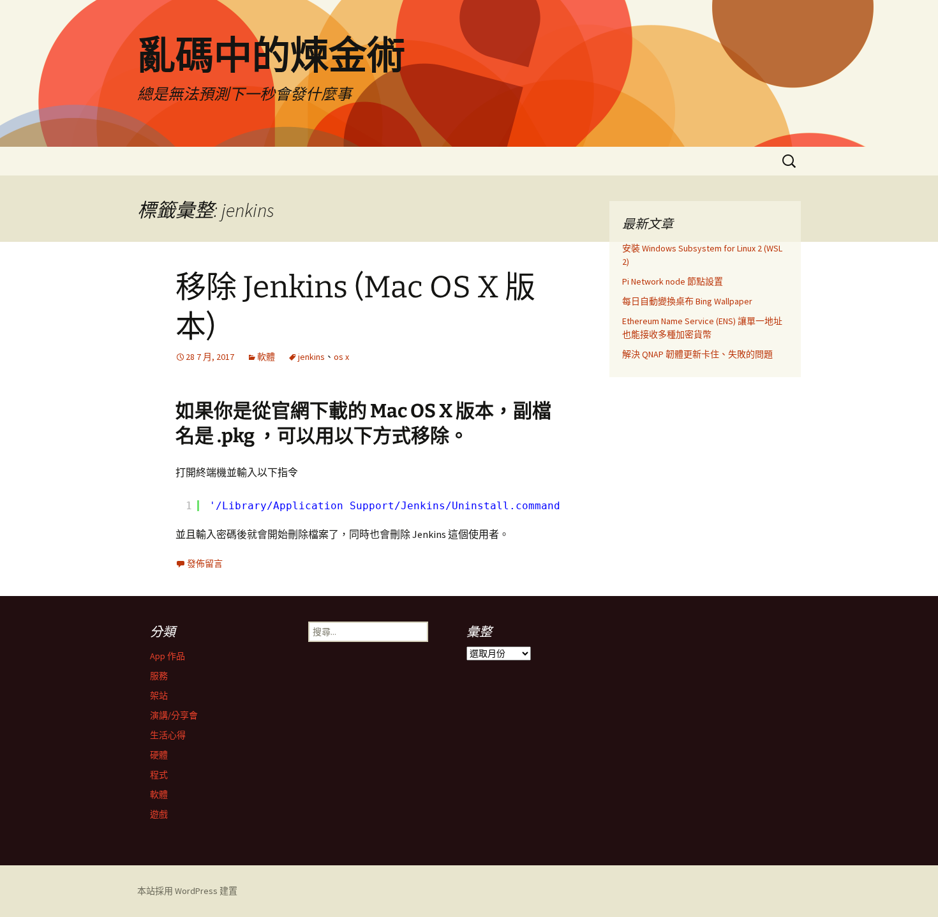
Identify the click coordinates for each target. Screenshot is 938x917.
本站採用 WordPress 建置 (187, 891)
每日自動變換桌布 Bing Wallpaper (687, 301)
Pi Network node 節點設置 (672, 281)
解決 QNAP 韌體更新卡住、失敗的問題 (697, 354)
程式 (159, 774)
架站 (159, 695)
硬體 (159, 755)
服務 (159, 676)
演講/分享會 (174, 715)
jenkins (311, 356)
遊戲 (159, 814)
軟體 (266, 356)
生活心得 (168, 735)
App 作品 (167, 656)
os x (341, 356)
